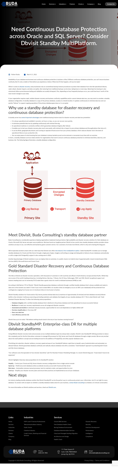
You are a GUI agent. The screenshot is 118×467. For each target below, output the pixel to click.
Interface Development (93, 427)
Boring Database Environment (63, 427)
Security (88, 424)
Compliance (89, 436)
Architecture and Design (61, 436)
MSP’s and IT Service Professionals (34, 421)
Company (90, 4)
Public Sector (28, 427)
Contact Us (111, 4)
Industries (62, 4)
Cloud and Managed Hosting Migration (66, 433)
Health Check (58, 439)
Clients (80, 4)
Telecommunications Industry (33, 424)
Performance (89, 430)
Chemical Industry (29, 430)
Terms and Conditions (102, 460)
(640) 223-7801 (43, 453)
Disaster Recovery (91, 421)
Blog (99, 4)
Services (51, 4)
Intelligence (89, 433)
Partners (72, 4)
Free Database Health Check (62, 424)
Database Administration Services (64, 430)
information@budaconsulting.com (99, 453)
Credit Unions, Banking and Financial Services (35, 434)
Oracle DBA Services (60, 421)
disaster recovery (25, 86)
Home (44, 4)
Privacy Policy (89, 460)
